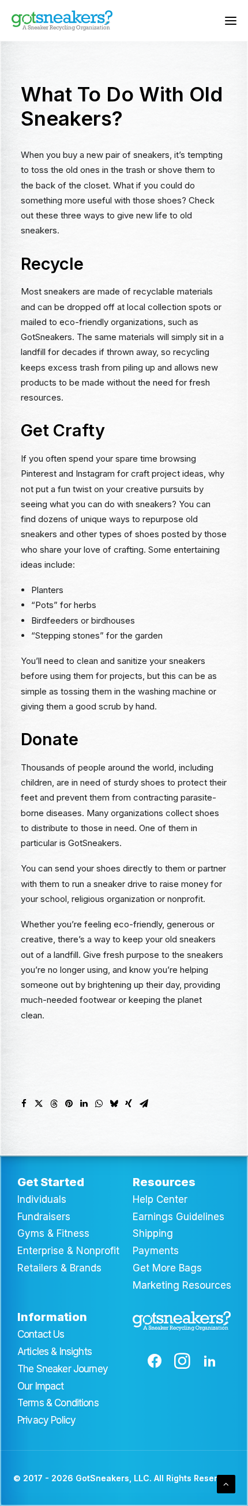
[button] (230, 20)
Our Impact (40, 1386)
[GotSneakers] (62, 20)
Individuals (41, 1199)
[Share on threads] (54, 1104)
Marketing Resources (182, 1285)
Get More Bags (167, 1268)
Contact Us (41, 1334)
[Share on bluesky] (114, 1104)
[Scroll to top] (226, 1483)
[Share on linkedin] (84, 1104)
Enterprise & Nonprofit (68, 1250)
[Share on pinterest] (69, 1104)
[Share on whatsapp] (99, 1104)
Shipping (153, 1233)
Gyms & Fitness (53, 1233)
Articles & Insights (54, 1351)
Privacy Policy (46, 1420)
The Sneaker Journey (62, 1369)
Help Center (160, 1199)
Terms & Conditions (58, 1403)
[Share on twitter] (39, 1104)
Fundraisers (43, 1216)
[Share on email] (144, 1104)
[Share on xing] (129, 1104)
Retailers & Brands (59, 1268)
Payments (156, 1250)
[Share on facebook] (24, 1104)
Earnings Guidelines (178, 1216)
